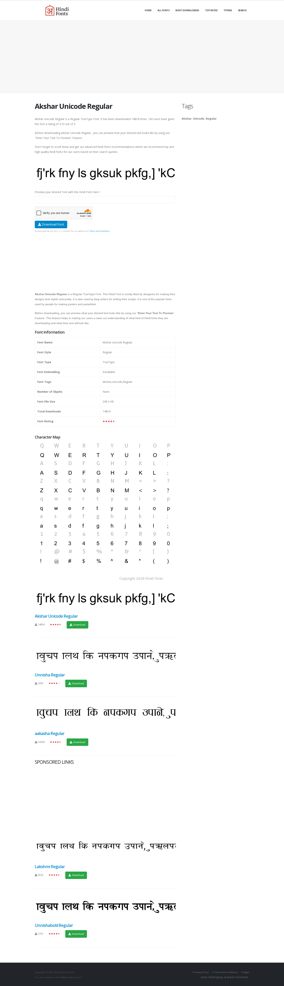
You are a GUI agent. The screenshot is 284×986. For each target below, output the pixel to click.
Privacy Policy (201, 972)
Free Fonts (242, 977)
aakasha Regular (49, 733)
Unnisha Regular (50, 675)
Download (79, 624)
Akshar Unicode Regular (56, 616)
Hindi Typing (215, 977)
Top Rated (211, 10)
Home (148, 10)
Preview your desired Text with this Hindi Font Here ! (67, 192)
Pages (246, 972)
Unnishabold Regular (54, 925)
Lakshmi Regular (50, 866)
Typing (228, 10)
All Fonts (163, 10)
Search (242, 10)
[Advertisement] (142, 57)
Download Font (52, 224)
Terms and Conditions (100, 231)
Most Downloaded (187, 10)
